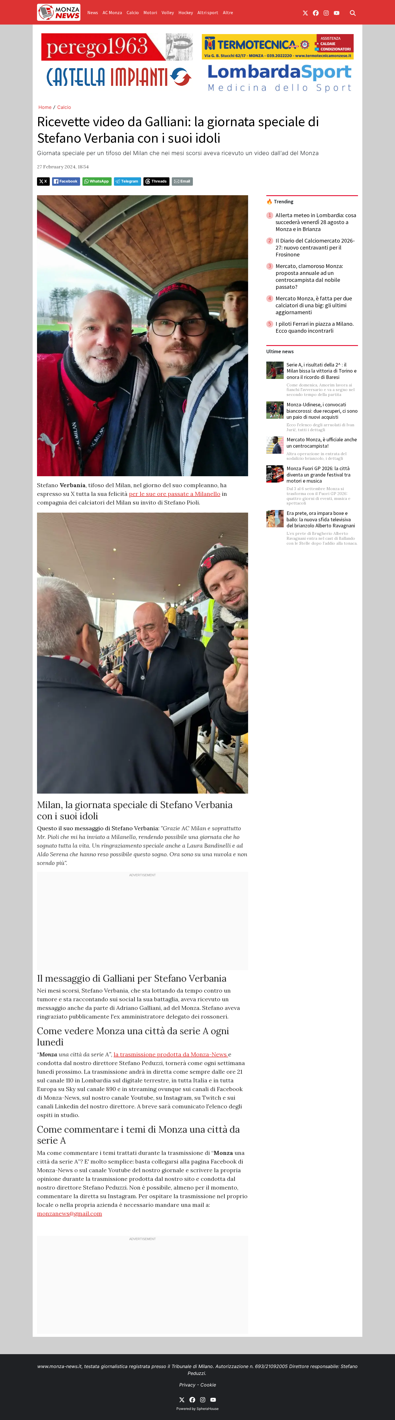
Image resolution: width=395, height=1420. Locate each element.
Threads (159, 181)
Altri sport (208, 12)
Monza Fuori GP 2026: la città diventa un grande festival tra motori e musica (318, 474)
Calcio (133, 12)
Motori (150, 12)
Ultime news (280, 351)
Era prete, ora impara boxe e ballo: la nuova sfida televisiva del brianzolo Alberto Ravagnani (321, 519)
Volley (168, 12)
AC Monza (112, 12)
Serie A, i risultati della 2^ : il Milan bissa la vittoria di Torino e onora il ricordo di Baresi (322, 370)
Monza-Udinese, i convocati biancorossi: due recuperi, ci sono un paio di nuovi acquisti (322, 410)
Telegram (129, 181)
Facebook (68, 181)
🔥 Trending (280, 201)
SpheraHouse (208, 1408)
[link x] (305, 12)
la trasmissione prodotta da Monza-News (171, 1054)
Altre (228, 12)
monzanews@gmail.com (69, 1213)
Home (44, 107)
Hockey (185, 12)
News (92, 12)
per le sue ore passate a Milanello (174, 493)
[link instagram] (326, 12)
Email (185, 181)
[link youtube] (336, 12)
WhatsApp (99, 181)
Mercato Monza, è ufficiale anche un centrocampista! (322, 442)
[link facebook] (316, 12)
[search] (353, 12)
